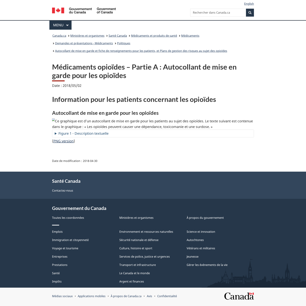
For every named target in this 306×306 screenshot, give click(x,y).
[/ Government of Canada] (84, 11)
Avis (149, 296)
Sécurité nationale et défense (138, 240)
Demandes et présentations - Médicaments (84, 43)
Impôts (57, 281)
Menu (62, 25)
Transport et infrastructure (137, 265)
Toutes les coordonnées (68, 218)
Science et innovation (201, 232)
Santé (56, 273)
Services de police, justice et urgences (144, 257)
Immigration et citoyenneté (70, 240)
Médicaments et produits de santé (154, 36)
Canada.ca (59, 36)
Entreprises (59, 257)
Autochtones (195, 240)
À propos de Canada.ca (126, 296)
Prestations (59, 265)
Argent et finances (131, 281)
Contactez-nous (62, 190)
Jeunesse (193, 257)
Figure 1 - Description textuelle (83, 133)
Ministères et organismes (87, 36)
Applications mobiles (92, 296)
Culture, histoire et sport (135, 248)
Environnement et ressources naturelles (146, 232)
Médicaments (190, 36)
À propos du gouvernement (205, 218)
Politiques (123, 43)
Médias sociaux (62, 296)
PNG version (63, 141)
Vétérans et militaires (201, 248)
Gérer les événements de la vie (207, 265)
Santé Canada (118, 36)
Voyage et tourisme (65, 248)
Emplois (57, 232)
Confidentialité (167, 296)
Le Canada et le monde (134, 273)
